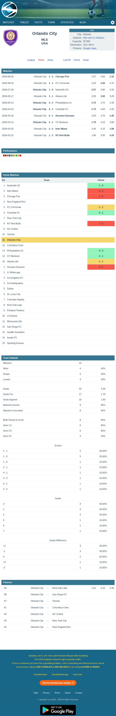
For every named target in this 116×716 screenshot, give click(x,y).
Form (51, 22)
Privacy (46, 693)
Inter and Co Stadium (93, 38)
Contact (78, 693)
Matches (8, 22)
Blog (83, 22)
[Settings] (112, 22)
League (31, 60)
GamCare (77, 674)
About (67, 693)
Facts (38, 22)
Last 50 (67, 60)
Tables (24, 22)
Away (50, 60)
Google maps (89, 48)
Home (77, 60)
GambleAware (40, 674)
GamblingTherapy (60, 674)
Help (36, 693)
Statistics (67, 22)
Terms (57, 693)
